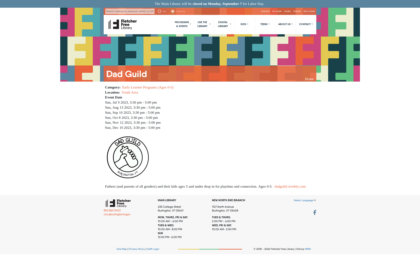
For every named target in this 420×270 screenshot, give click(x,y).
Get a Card (309, 11)
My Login (277, 11)
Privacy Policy (137, 249)
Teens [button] (263, 24)
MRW (308, 249)
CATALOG (180, 11)
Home (309, 79)
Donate (297, 11)
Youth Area (130, 92)
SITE (164, 11)
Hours (287, 11)
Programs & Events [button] (182, 24)
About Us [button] (284, 24)
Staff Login (153, 249)
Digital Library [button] (223, 24)
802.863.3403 (112, 210)
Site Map (122, 249)
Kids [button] (243, 24)
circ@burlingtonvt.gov (117, 214)
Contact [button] (305, 24)
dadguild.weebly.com (290, 186)
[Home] (122, 24)
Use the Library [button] (202, 24)
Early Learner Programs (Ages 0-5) (147, 87)
